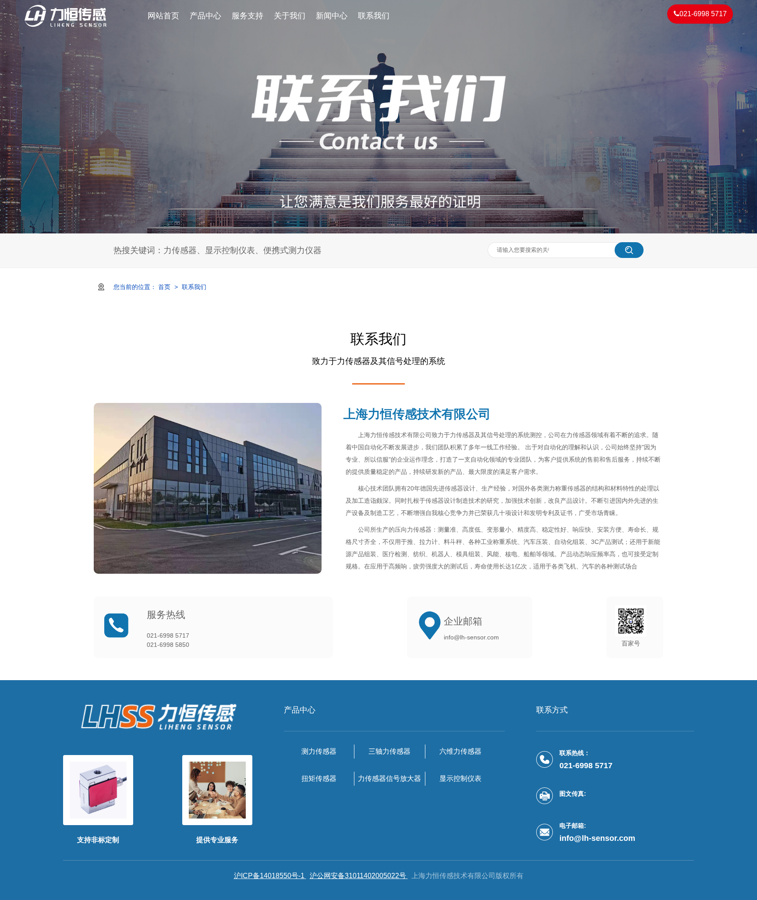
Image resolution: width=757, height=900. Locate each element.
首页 (165, 286)
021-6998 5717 (703, 14)
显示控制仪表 (460, 778)
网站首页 (163, 15)
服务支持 (247, 15)
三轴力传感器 (389, 751)
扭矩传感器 (318, 778)
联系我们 (373, 15)
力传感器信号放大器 (389, 778)
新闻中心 (331, 15)
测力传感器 (318, 751)
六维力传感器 (460, 751)
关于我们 (289, 15)
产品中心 (205, 15)
